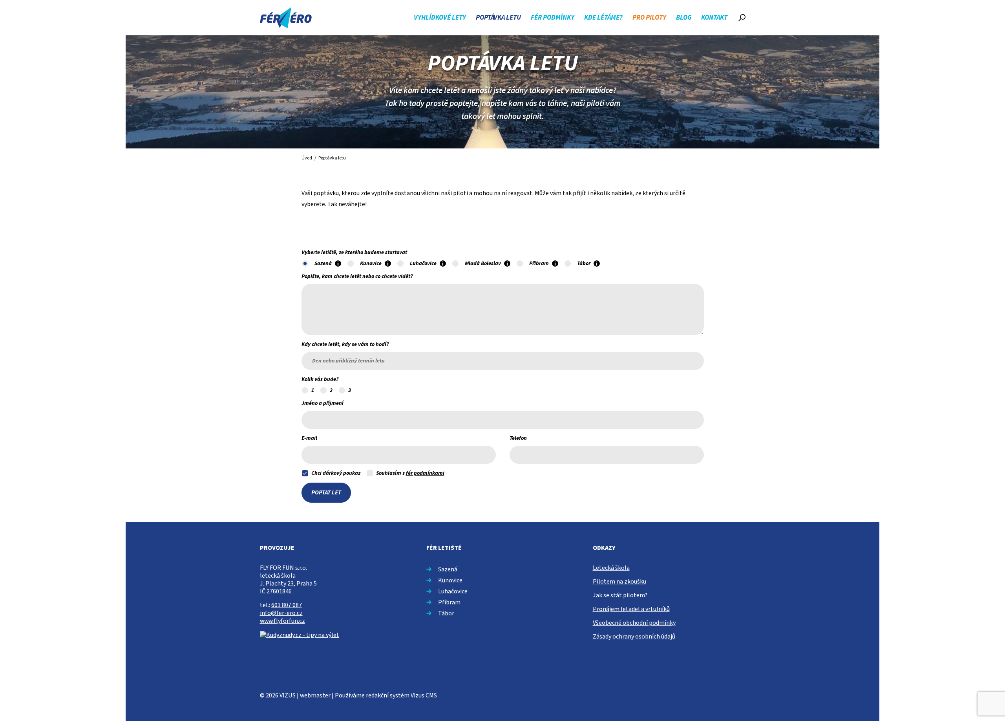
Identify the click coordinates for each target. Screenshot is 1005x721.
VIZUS (288, 695)
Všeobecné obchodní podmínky (634, 623)
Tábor (446, 613)
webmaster (315, 695)
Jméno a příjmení (323, 403)
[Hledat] (742, 17)
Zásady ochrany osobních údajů (634, 636)
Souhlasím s (410, 473)
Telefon (518, 438)
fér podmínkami (425, 473)
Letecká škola (611, 568)
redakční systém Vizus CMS (401, 695)
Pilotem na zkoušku (619, 581)
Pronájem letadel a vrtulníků (631, 609)
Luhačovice (453, 591)
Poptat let (326, 493)
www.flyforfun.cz (282, 621)
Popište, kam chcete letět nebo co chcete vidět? (357, 276)
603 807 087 (286, 605)
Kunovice (450, 580)
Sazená (447, 569)
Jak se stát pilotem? (620, 595)
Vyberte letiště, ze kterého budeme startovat (354, 252)
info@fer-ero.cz (281, 613)
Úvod (307, 158)
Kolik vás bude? (320, 379)
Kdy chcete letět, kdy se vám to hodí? (345, 344)
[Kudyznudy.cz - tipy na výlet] (299, 634)
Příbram (449, 602)
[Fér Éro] (286, 17)
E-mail (309, 438)
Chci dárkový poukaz (335, 473)
